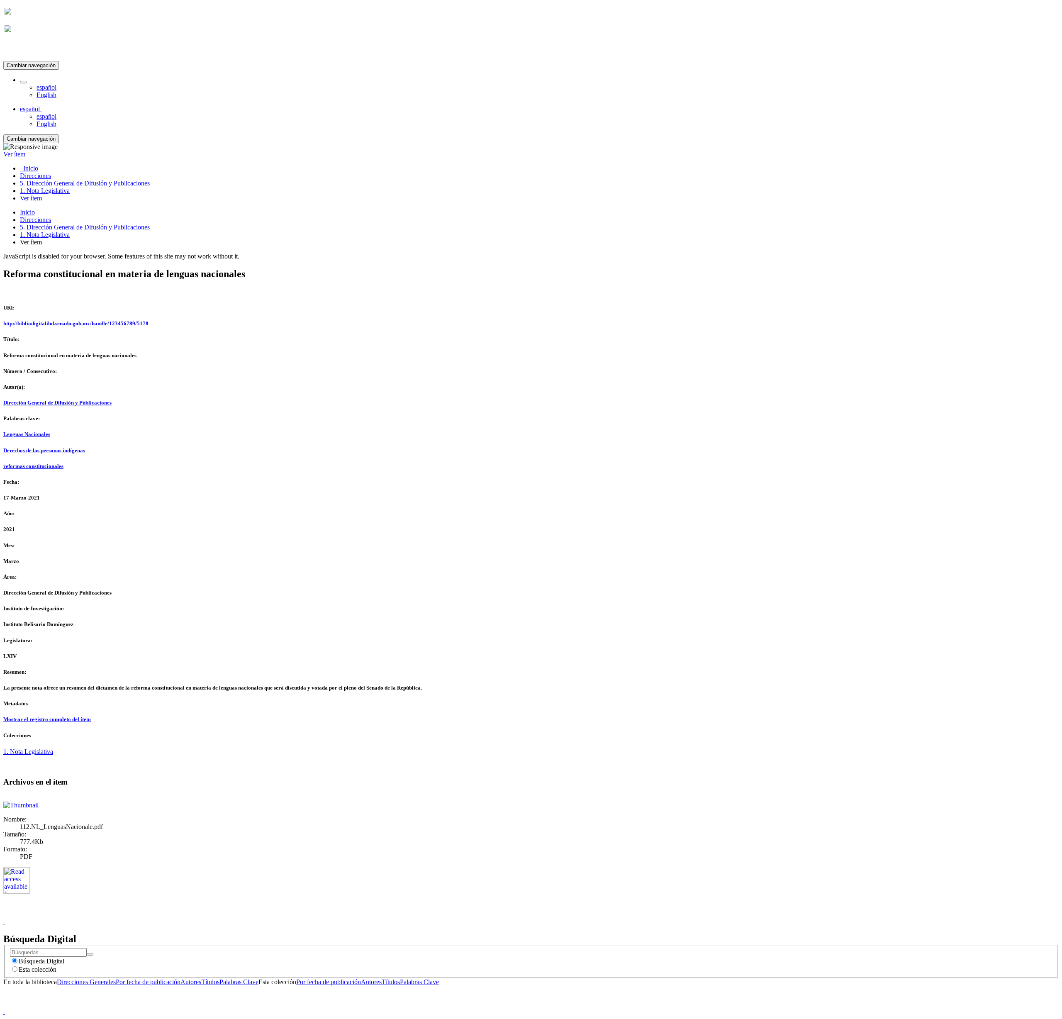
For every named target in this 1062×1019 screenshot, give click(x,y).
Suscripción (20, 49)
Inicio (27, 212)
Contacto (513, 913)
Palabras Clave (238, 981)
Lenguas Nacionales (26, 434)
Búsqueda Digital (41, 961)
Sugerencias (545, 913)
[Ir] (90, 954)
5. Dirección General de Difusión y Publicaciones (85, 227)
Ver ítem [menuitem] (31, 198)
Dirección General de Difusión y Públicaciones (57, 403)
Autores (190, 981)
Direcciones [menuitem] (35, 175)
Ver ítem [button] (15, 154)
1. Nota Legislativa (45, 234)
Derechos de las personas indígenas (44, 450)
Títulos (210, 981)
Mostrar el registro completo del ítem (47, 719)
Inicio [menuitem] (29, 168)
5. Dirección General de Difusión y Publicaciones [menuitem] (85, 183)
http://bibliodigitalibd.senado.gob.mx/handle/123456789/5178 (76, 323)
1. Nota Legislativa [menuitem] (45, 190)
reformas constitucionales (33, 466)
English (46, 94)
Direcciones (35, 219)
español (46, 87)
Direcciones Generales (86, 981)
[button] (23, 82)
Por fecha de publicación (148, 981)
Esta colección (37, 969)
